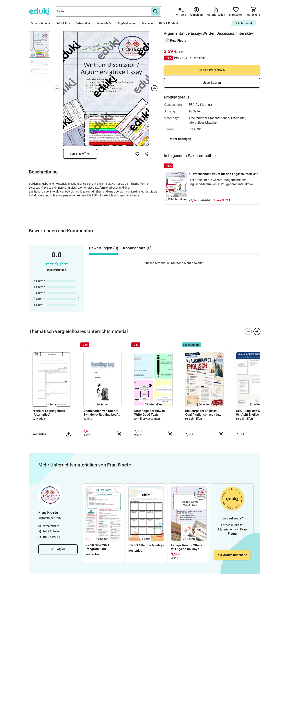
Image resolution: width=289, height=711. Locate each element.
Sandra (87, 418)
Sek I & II (61, 23)
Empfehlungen (126, 23)
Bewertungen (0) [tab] (103, 248)
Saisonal (81, 23)
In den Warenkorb (212, 70)
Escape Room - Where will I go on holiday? (186, 547)
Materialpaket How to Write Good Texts (149, 412)
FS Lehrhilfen (193, 418)
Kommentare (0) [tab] (137, 248)
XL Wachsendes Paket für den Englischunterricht (223, 174)
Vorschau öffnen (80, 153)
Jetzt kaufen (212, 83)
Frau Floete (178, 41)
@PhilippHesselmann (147, 418)
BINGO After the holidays (146, 545)
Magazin (147, 23)
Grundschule (39, 23)
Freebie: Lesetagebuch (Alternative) (48, 412)
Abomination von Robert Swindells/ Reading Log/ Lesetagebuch (100, 412)
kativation (38, 418)
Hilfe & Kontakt (168, 23)
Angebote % (103, 23)
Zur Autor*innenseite (232, 555)
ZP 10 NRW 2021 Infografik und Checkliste (97, 547)
